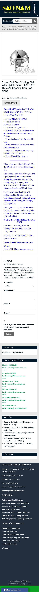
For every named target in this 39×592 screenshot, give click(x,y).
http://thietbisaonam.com (15, 490)
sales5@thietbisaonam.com (16, 392)
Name (7, 304)
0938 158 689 (14, 381)
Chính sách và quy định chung (13, 534)
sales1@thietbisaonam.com (16, 376)
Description (11, 103)
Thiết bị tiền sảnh (8, 516)
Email (7, 313)
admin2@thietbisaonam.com (17, 368)
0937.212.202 (13, 365)
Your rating (8, 282)
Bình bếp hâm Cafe (24, 519)
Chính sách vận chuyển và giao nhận (15, 538)
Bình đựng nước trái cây (11, 509)
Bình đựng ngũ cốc (9, 519)
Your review (9, 290)
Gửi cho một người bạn (18, 98)
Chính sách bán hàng (9, 544)
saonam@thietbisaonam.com (17, 408)
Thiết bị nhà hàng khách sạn (12, 500)
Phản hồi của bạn (13, 590)
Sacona (28, 584)
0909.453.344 (11, 373)
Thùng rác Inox (22, 516)
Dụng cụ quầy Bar (8, 512)
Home (4, 27)
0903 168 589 (13, 389)
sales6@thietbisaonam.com (16, 400)
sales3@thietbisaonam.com (16, 384)
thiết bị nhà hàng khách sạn (19, 201)
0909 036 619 (11, 405)
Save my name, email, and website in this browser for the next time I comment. (19, 327)
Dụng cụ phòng (21, 506)
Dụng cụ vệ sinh (7, 506)
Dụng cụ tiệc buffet (9, 503)
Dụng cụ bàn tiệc (23, 512)
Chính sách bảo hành (9, 531)
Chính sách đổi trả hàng (10, 541)
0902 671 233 (15, 397)
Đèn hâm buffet (23, 503)
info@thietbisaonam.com (21, 242)
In (4, 98)
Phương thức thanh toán (11, 528)
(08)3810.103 (20, 235)
